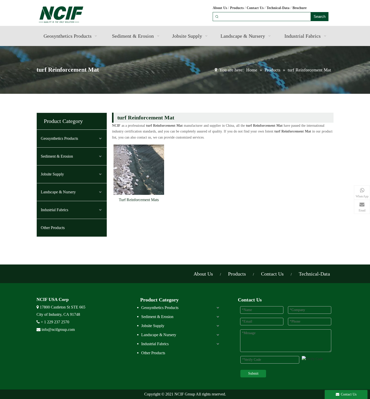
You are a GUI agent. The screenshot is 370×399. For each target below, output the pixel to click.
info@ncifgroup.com (58, 329)
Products (237, 8)
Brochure (299, 8)
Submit (253, 373)
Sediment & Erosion (57, 156)
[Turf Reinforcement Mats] (139, 169)
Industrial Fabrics (54, 210)
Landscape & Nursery (58, 192)
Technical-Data (278, 8)
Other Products (53, 228)
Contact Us (255, 8)
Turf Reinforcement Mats (139, 200)
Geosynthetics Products (59, 138)
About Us (220, 8)
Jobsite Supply (52, 174)
